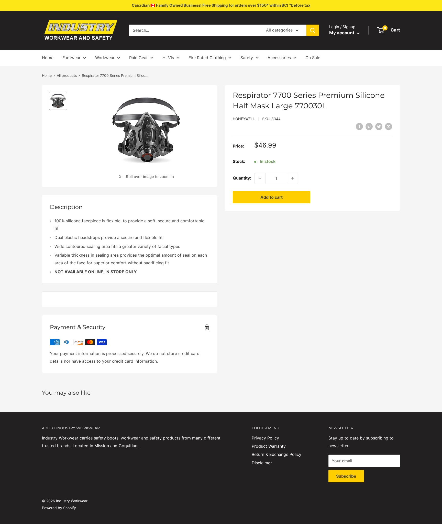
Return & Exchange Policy (276, 454)
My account (342, 32)
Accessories (279, 57)
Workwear (105, 57)
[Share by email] (388, 126)
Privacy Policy (265, 438)
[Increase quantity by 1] (292, 178)
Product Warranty (269, 446)
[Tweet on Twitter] (378, 126)
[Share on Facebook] (359, 126)
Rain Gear (138, 57)
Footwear (71, 57)
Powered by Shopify (59, 508)
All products (67, 75)
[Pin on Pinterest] (369, 126)
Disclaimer (262, 462)
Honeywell (244, 119)
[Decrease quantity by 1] (260, 178)
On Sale (312, 57)
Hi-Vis (168, 57)
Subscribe (346, 476)
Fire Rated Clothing (207, 57)
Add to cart (271, 197)
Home (47, 57)
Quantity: (242, 178)
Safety (246, 57)
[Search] (312, 30)
